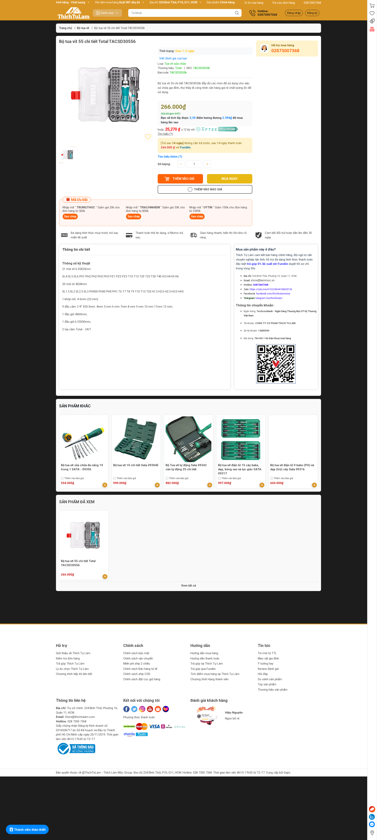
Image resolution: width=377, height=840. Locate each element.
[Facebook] (126, 709)
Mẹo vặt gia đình (268, 658)
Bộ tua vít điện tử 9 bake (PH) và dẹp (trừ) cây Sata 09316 (292, 467)
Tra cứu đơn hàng (283, 3)
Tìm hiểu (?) (165, 134)
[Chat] (372, 809)
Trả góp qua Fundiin (203, 669)
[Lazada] (166, 709)
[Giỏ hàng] (372, 5)
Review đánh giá (268, 669)
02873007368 (312, 3)
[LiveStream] (372, 29)
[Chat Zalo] (372, 817)
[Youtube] (150, 709)
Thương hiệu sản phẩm (272, 689)
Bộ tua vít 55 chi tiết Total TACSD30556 (78, 563)
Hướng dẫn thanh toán (204, 658)
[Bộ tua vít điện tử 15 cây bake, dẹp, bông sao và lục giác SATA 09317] (241, 439)
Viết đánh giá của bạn (173, 58)
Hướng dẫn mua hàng (204, 653)
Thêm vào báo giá (208, 189)
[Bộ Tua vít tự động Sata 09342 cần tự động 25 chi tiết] (188, 439)
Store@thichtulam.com (80, 717)
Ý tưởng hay (265, 663)
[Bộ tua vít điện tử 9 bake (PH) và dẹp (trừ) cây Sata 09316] (293, 439)
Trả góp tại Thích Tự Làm (206, 663)
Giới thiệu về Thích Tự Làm (73, 653)
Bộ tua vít (83, 28)
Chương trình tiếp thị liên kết (74, 674)
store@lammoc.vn (263, 280)
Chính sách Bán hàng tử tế (140, 669)
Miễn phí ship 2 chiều (136, 663)
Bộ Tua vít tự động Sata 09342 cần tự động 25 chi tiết (186, 467)
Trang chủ (65, 28)
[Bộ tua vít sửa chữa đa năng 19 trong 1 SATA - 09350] (84, 439)
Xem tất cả (188, 585)
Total (178, 68)
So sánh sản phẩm (270, 679)
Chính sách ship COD (136, 674)
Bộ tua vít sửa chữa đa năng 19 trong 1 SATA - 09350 (82, 467)
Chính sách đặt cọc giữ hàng (141, 679)
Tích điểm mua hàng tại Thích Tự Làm (214, 674)
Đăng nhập (294, 13)
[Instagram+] (142, 709)
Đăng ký (312, 13)
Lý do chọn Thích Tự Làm (72, 669)
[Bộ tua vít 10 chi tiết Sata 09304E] (136, 439)
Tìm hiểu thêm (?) (170, 156)
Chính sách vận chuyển (138, 658)
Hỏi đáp (263, 674)
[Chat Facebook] (372, 824)
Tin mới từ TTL (267, 653)
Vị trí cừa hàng (253, 3)
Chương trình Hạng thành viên (209, 679)
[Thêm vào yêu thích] (148, 137)
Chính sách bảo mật (136, 653)
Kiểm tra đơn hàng (68, 658)
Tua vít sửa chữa (175, 63)
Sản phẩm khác (75, 406)
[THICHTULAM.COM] (73, 13)
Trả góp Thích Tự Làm (70, 663)
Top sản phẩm (267, 684)
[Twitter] (134, 709)
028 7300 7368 (77, 721)
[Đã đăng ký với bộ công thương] (75, 748)
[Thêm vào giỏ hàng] (105, 485)
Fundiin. (185, 147)
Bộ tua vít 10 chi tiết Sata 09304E (136, 465)
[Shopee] (158, 709)
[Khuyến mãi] (372, 21)
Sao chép (70, 216)
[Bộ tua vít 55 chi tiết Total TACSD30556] (84, 535)
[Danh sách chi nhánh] (372, 832)
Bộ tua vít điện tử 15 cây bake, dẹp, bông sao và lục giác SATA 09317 (239, 469)
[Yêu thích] (372, 13)
